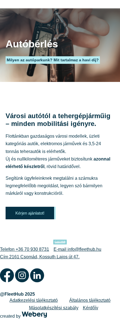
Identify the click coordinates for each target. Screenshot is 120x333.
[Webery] (34, 316)
